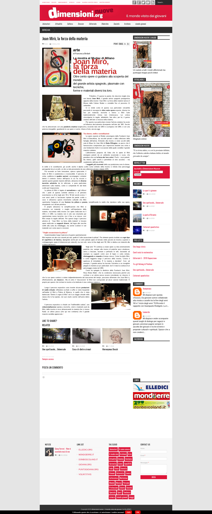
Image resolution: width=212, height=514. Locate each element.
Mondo (111, 482)
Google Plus (139, 2)
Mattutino (123, 478)
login (78, 2)
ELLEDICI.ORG (85, 450)
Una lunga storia (139, 246)
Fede (111, 468)
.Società (116, 23)
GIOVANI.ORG (85, 465)
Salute (122, 487)
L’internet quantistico (151, 227)
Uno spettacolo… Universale (54, 349)
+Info (128, 512)
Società (129, 487)
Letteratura (113, 478)
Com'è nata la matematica (143, 252)
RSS (152, 2)
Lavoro (128, 473)
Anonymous (147, 288)
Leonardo (146, 312)
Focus (117, 468)
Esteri (120, 463)
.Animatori (46, 23)
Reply (46, 44)
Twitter (143, 2)
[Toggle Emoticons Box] (43, 377)
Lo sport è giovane (149, 190)
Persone (126, 482)
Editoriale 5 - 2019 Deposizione (145, 258)
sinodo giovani (140, 23)
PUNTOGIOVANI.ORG (89, 469)
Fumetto (124, 468)
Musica (118, 482)
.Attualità (58, 23)
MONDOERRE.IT (86, 455)
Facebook (134, 2)
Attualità (112, 458)
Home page (46, 2)
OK (137, 512)
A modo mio (113, 454)
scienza (112, 497)
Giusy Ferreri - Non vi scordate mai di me (63, 450)
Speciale (112, 492)
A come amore (124, 449)
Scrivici (71, 2)
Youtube (148, 2)
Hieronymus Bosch (110, 349)
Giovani (112, 473)
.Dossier (81, 23)
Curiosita (112, 463)
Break (46, 30)
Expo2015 (127, 463)
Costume (128, 458)
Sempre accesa (48, 359)
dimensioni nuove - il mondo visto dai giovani (107, 509)
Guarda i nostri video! (90, 2)
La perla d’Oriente (149, 214)
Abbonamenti (62, 2)
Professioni (113, 487)
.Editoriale (92, 23)
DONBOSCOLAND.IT (88, 460)
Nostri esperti (104, 2)
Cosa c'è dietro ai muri (81, 349)
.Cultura (70, 23)
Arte (58, 44)
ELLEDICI (128, 509)
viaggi (131, 497)
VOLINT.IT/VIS (85, 474)
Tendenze (126, 492)
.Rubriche (104, 23)
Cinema (120, 458)
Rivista (54, 2)
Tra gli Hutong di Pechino (142, 264)
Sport (119, 492)
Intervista (120, 473)
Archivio (127, 23)
